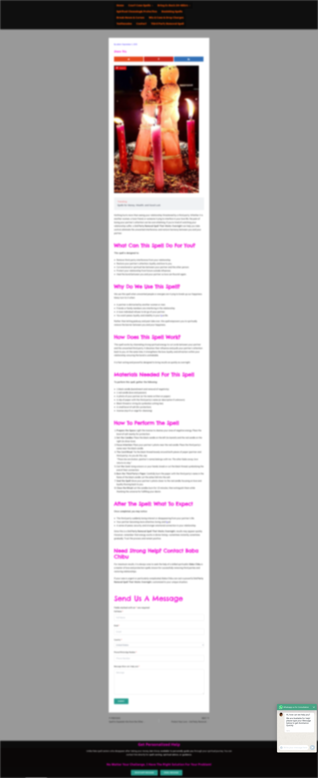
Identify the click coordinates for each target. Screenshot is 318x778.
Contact (141, 24)
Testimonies (124, 24)
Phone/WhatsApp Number (125, 652)
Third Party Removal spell (167, 24)
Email (116, 625)
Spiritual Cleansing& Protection (137, 11)
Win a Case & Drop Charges (166, 17)
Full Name (118, 611)
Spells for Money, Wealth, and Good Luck (138, 205)
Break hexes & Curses (130, 17)
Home (120, 5)
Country (118, 640)
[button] (140, 5)
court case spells (139, 5)
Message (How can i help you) (127, 666)
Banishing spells (171, 11)
